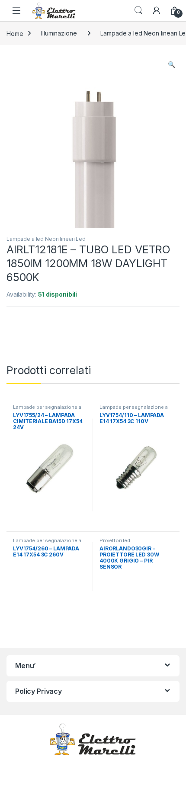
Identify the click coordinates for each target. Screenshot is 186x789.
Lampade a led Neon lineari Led (46, 239)
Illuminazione (59, 33)
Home (14, 33)
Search (138, 10)
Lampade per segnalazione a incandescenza (47, 409)
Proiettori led (114, 540)
